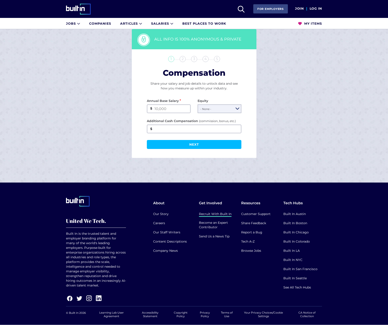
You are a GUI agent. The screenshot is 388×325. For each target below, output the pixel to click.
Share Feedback (253, 223)
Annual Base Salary (163, 101)
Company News (165, 251)
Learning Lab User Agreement (111, 314)
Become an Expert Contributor (213, 225)
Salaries (160, 24)
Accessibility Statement (150, 314)
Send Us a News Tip (214, 236)
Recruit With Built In (215, 214)
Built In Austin (294, 214)
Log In (316, 9)
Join (299, 9)
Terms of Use (227, 314)
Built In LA (291, 251)
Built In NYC (292, 260)
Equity (203, 101)
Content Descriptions (170, 241)
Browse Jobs (251, 251)
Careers (159, 223)
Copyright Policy (180, 314)
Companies (100, 24)
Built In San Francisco (300, 269)
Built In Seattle (295, 278)
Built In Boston (295, 223)
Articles (129, 24)
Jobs (71, 24)
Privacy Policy (205, 314)
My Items (312, 24)
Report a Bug (251, 232)
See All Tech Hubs (297, 287)
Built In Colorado (296, 241)
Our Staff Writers (166, 232)
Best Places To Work (204, 24)
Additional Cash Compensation (191, 121)
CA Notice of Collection (306, 314)
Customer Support (256, 214)
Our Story (161, 214)
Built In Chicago (296, 232)
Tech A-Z (248, 241)
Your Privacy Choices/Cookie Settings (263, 314)
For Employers (270, 9)
